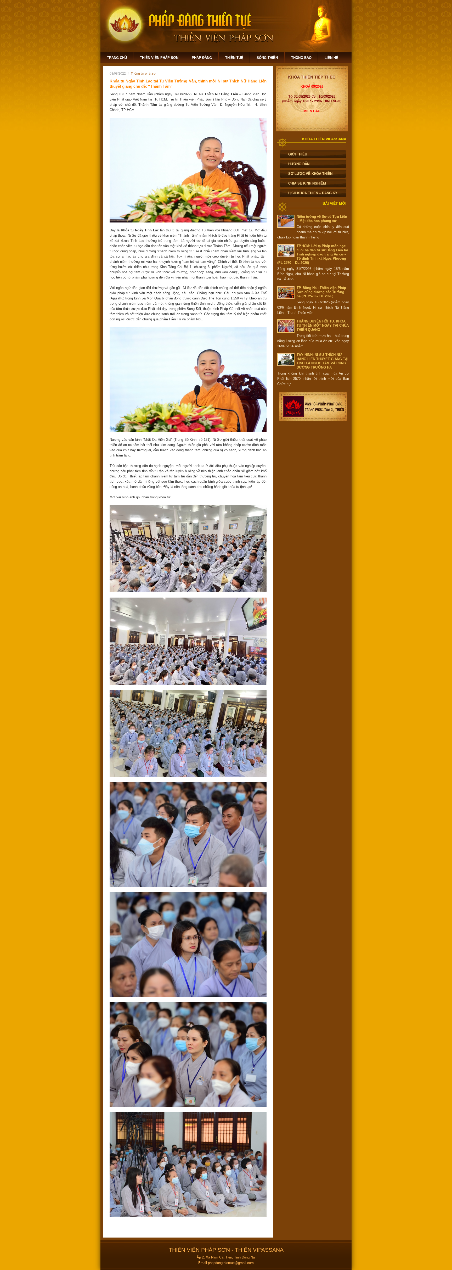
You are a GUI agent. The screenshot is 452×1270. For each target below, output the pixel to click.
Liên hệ (331, 58)
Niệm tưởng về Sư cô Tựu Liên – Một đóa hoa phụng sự (322, 219)
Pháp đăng (202, 58)
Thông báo (301, 58)
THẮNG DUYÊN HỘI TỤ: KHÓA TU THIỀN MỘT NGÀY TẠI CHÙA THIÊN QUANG (323, 325)
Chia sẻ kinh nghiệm (307, 183)
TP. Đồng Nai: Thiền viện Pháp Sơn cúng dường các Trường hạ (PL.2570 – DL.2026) (321, 292)
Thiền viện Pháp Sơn (159, 58)
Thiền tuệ (234, 58)
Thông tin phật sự (143, 73)
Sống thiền (267, 58)
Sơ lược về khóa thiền (310, 174)
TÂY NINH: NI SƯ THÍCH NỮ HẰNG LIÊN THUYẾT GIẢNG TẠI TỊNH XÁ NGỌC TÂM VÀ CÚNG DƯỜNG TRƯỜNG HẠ (322, 361)
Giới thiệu (297, 154)
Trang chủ (117, 58)
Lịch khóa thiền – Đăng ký (312, 193)
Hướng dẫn (298, 164)
